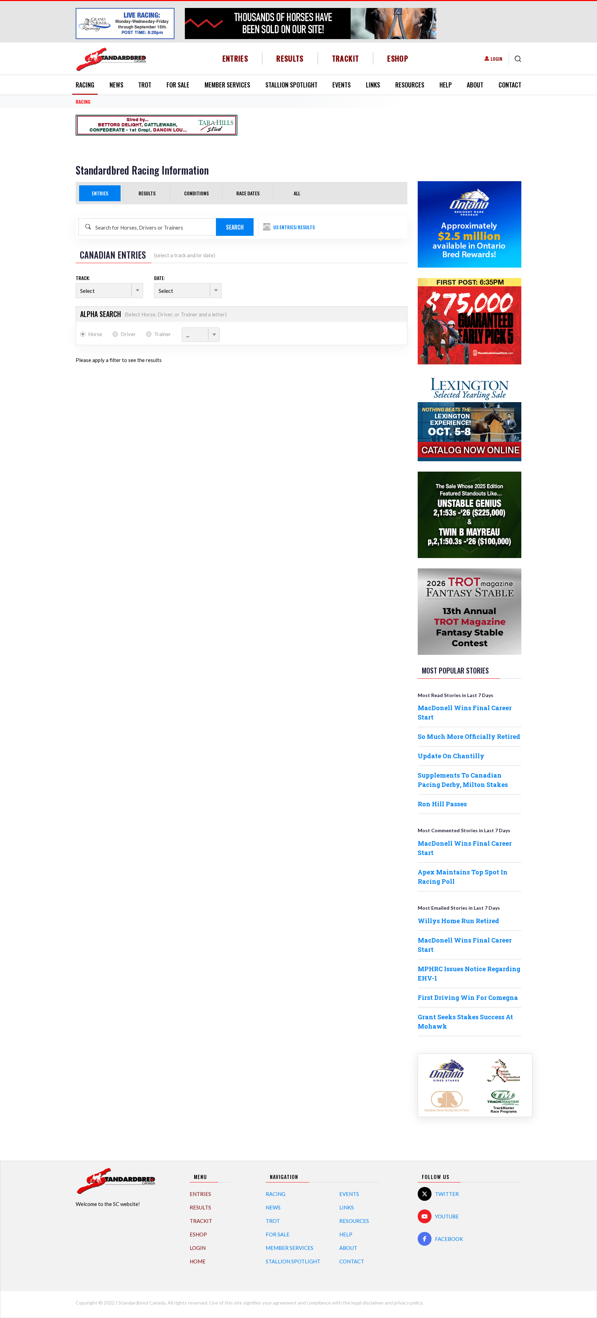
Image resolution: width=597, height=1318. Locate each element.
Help (445, 84)
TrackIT (345, 58)
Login (496, 58)
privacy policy (408, 1303)
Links (373, 84)
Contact (510, 84)
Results (290, 58)
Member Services (227, 84)
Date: (159, 277)
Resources (409, 84)
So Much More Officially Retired (469, 736)
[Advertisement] (328, 125)
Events (341, 84)
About (475, 84)
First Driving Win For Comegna (468, 997)
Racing (85, 84)
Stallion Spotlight (291, 84)
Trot (144, 84)
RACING (83, 101)
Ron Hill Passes (442, 804)
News (116, 84)
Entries (235, 58)
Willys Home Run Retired (458, 921)
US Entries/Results (294, 227)
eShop (397, 58)
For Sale (178, 84)
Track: (83, 277)
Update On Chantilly (451, 756)
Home (198, 1261)
